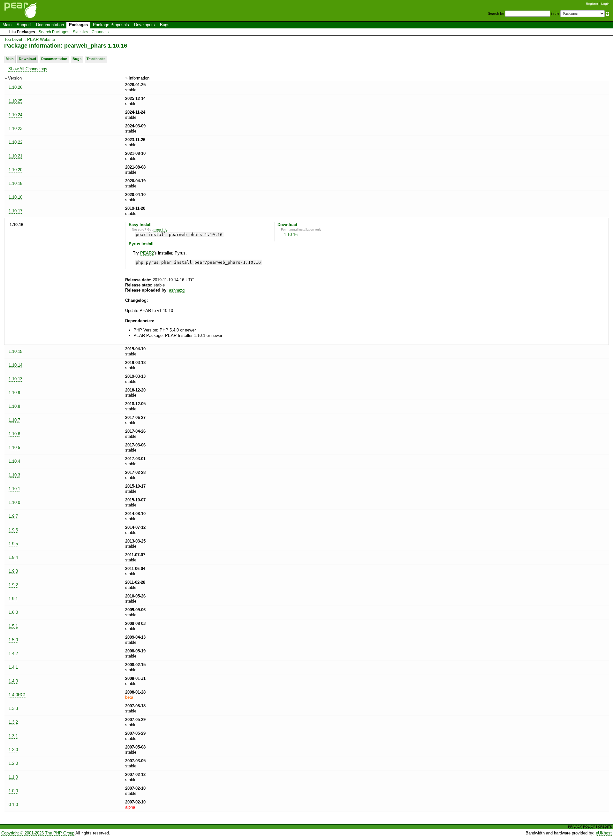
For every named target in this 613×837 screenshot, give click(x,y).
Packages (78, 24)
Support (24, 24)
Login (605, 3)
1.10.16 (291, 234)
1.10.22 (15, 142)
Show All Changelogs (27, 68)
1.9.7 (13, 516)
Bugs (165, 24)
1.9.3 (13, 571)
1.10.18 (15, 197)
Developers (144, 24)
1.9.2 (13, 584)
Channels (100, 32)
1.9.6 (13, 530)
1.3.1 (13, 736)
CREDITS (605, 826)
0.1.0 (13, 804)
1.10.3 (14, 475)
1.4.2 (13, 653)
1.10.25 (15, 101)
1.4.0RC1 (17, 694)
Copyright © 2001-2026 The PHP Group (37, 833)
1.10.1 (14, 488)
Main (7, 24)
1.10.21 (15, 156)
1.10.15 (15, 351)
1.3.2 (13, 722)
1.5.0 (13, 639)
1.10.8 (14, 406)
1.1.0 (13, 777)
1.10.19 (15, 183)
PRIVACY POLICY (581, 826)
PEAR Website (41, 39)
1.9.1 (13, 598)
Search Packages (54, 32)
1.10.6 (14, 433)
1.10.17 (15, 211)
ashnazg (177, 290)
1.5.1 (13, 626)
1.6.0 (13, 612)
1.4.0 (13, 681)
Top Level (13, 39)
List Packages (22, 32)
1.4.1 (13, 667)
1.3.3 (13, 708)
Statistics (80, 32)
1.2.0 (13, 763)
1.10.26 (15, 87)
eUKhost (604, 833)
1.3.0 (13, 749)
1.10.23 (15, 128)
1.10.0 (14, 502)
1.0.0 (13, 790)
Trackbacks (96, 59)
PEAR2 (147, 253)
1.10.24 (15, 114)
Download (27, 59)
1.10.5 (14, 447)
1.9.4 (13, 557)
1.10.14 (15, 365)
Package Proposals (111, 24)
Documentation (50, 24)
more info (160, 229)
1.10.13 (15, 379)
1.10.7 (14, 420)
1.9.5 (13, 543)
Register (592, 3)
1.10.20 (15, 169)
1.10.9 (14, 392)
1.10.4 (14, 461)
